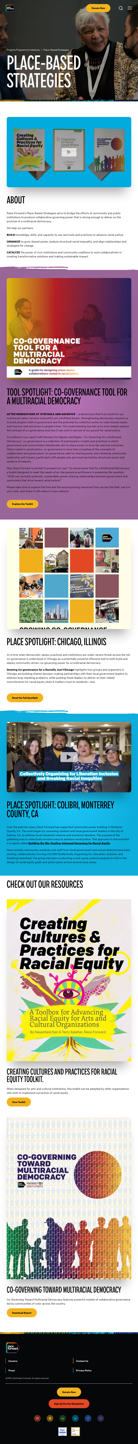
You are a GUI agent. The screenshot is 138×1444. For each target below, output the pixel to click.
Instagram (50, 1418)
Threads (100, 1418)
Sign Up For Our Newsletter (69, 1403)
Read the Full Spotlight (25, 697)
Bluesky (75, 1418)
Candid (75, 1431)
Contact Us (82, 1360)
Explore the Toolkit (22, 504)
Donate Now (98, 8)
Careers (12, 1360)
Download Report (21, 1312)
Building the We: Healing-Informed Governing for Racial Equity (69, 843)
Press (11, 1370)
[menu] (130, 8)
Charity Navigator (62, 1431)
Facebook (88, 1418)
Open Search (121, 8)
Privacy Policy (84, 1370)
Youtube (37, 1418)
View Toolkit (19, 1102)
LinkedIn (62, 1418)
